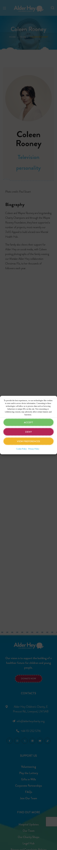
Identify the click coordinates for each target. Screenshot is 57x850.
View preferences (28, 441)
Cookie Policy (21, 449)
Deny (28, 431)
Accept (28, 422)
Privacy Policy (33, 449)
